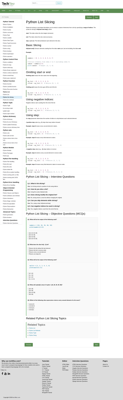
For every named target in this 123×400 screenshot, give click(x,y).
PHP (102, 10)
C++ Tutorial (45, 370)
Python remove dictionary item (11, 127)
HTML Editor (65, 364)
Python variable (7, 37)
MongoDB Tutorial (47, 392)
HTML (40, 10)
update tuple (6, 111)
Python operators (7, 56)
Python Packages (8, 153)
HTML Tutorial (46, 375)
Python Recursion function (10, 89)
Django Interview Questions (80, 381)
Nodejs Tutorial (46, 385)
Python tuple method (8, 113)
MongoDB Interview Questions (80, 373)
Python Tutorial (46, 366)
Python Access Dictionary (10, 122)
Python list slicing (8, 97)
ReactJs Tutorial (46, 383)
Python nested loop (8, 75)
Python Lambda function (9, 86)
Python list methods (8, 100)
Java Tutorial (45, 364)
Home (3, 10)
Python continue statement (10, 72)
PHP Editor (65, 370)
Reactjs (86, 10)
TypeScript (66, 10)
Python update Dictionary (10, 124)
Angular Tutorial (46, 381)
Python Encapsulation (9, 203)
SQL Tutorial (45, 390)
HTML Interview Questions (79, 364)
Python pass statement (9, 78)
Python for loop (7, 65)
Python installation (8, 27)
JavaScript (55, 10)
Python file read (7, 164)
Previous (89, 17)
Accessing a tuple (8, 108)
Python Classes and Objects (11, 193)
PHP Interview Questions (79, 375)
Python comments (8, 32)
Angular (77, 10)
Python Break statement (9, 70)
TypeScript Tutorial (47, 387)
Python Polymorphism (9, 206)
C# (34, 10)
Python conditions (8, 62)
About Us (105, 364)
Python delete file (7, 169)
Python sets (6, 133)
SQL (108, 10)
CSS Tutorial (45, 377)
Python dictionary (7, 119)
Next (96, 17)
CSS (47, 10)
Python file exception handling (11, 172)
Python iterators (7, 217)
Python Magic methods (9, 201)
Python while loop (8, 67)
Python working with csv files (11, 174)
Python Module (7, 150)
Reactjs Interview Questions (80, 370)
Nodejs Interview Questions (80, 372)
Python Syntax (7, 29)
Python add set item (8, 135)
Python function (7, 84)
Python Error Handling (9, 185)
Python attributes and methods (11, 195)
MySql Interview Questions (79, 377)
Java (10, 10)
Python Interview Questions (10, 223)
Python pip (6, 155)
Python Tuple (6, 105)
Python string (6, 48)
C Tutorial (44, 368)
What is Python (7, 24)
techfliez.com (16, 397)
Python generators (8, 214)
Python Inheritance (8, 198)
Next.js (94, 10)
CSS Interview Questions (79, 366)
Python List (6, 94)
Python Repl (6, 35)
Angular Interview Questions (80, 368)
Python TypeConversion (9, 43)
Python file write (7, 166)
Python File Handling (8, 161)
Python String (32, 335)
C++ (29, 10)
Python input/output (8, 53)
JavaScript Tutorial (47, 379)
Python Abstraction (8, 209)
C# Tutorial (45, 372)
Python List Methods (34, 330)
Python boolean (7, 51)
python (17, 10)
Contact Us (106, 366)
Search (59, 3)
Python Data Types (8, 40)
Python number (7, 46)
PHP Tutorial (45, 388)
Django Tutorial (46, 373)
